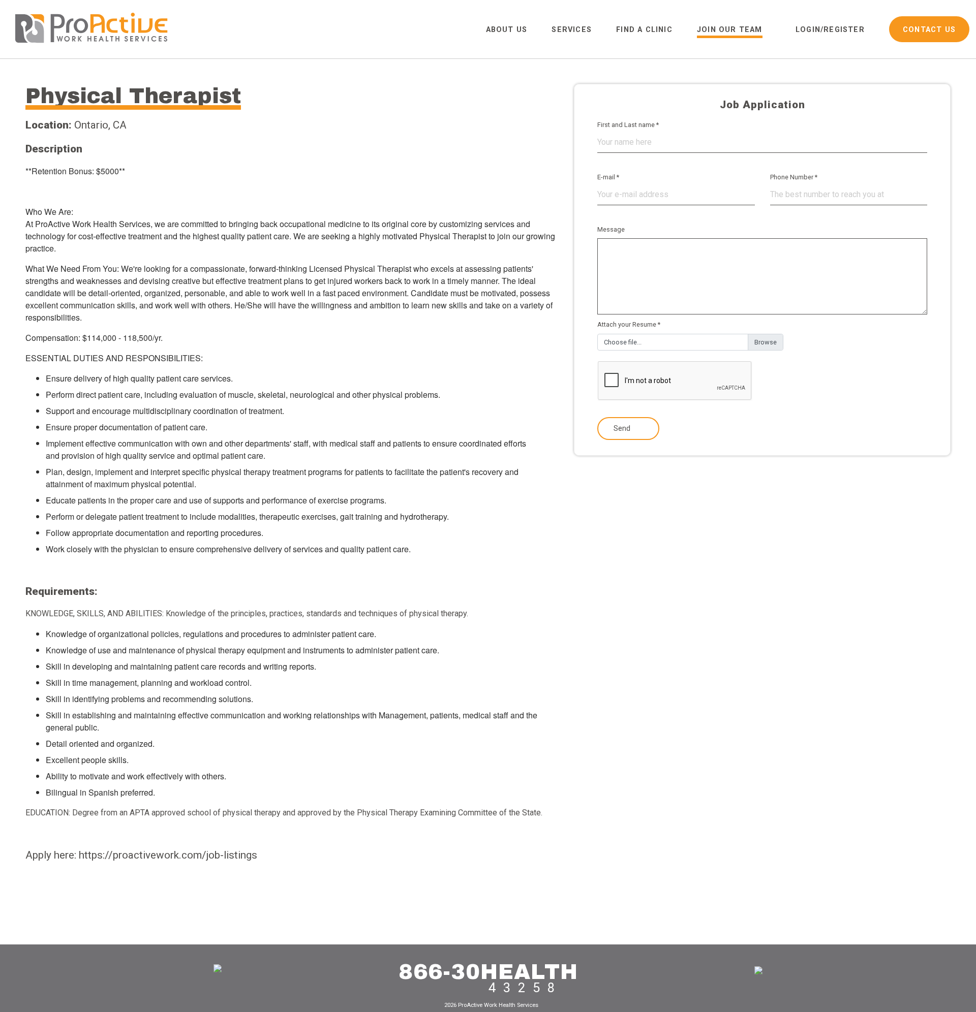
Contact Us (929, 29)
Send (623, 428)
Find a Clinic (644, 29)
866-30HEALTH (488, 972)
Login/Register (830, 29)
